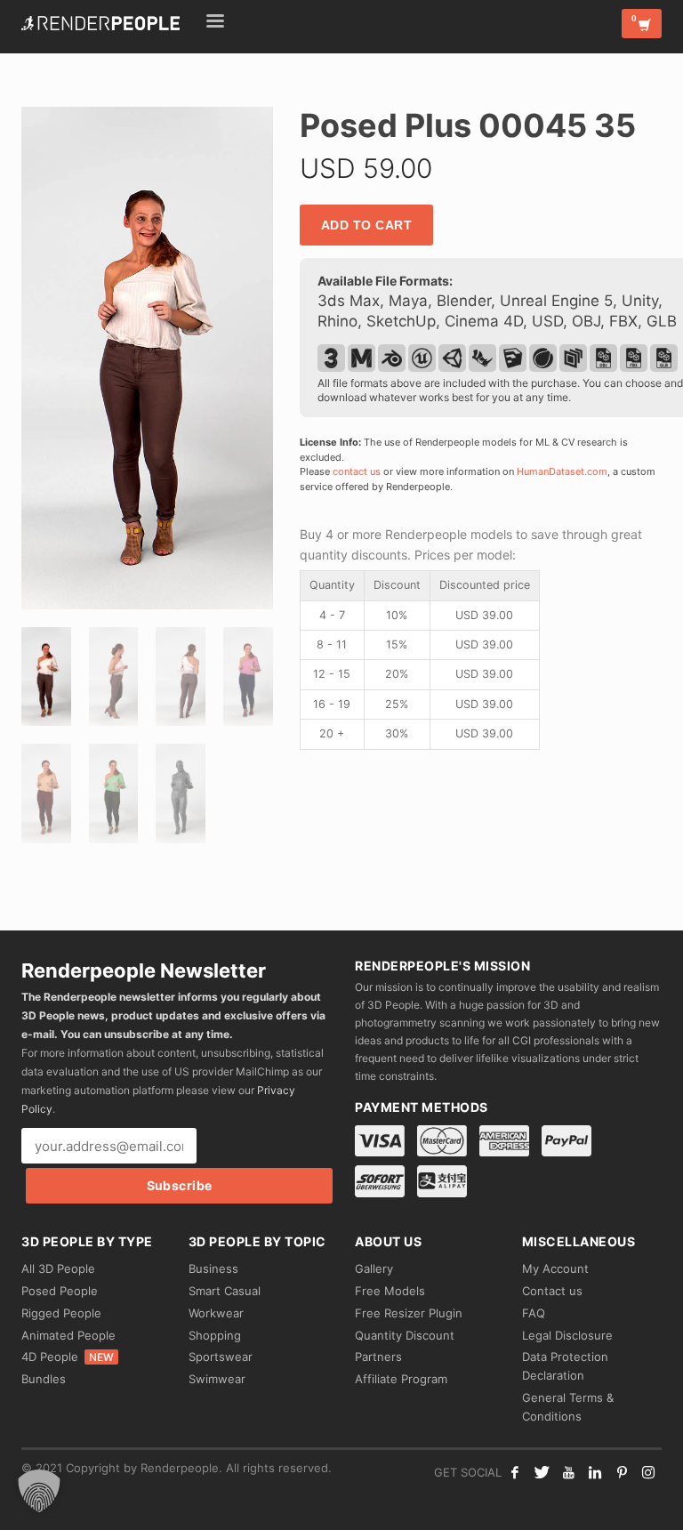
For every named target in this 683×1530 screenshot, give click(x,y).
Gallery (374, 1268)
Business (213, 1268)
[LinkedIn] (595, 1472)
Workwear (216, 1313)
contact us (357, 471)
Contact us (552, 1291)
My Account (555, 1268)
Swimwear (217, 1379)
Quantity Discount (404, 1335)
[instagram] (648, 1472)
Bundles (43, 1379)
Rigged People (61, 1313)
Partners (378, 1356)
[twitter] (541, 1472)
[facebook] (515, 1472)
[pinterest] (621, 1472)
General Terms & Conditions (568, 1406)
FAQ (533, 1313)
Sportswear (221, 1356)
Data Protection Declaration (565, 1365)
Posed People (59, 1291)
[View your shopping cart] (642, 23)
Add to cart (367, 225)
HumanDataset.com (562, 471)
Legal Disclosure (567, 1335)
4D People (67, 1356)
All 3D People (58, 1268)
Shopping (215, 1335)
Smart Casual (225, 1291)
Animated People (68, 1335)
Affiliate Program (401, 1379)
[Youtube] (568, 1472)
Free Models (390, 1291)
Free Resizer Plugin (408, 1313)
